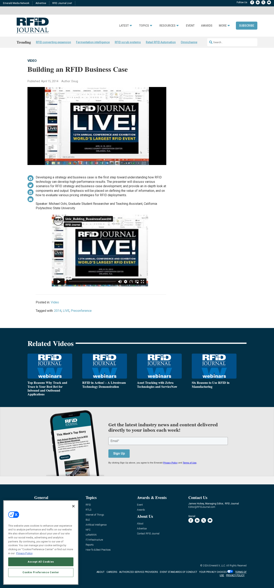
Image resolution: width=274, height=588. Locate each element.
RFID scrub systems (128, 42)
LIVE (66, 311)
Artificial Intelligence (96, 525)
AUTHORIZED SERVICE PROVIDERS (138, 572)
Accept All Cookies (41, 561)
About (140, 523)
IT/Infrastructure (94, 540)
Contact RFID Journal (148, 533)
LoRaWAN (91, 535)
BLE (88, 520)
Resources (167, 25)
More (223, 25)
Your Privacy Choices (213, 572)
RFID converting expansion (53, 42)
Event (190, 25)
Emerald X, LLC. (217, 565)
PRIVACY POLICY (235, 575)
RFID (88, 505)
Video (32, 61)
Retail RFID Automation (161, 42)
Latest (124, 25)
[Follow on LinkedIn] (258, 2)
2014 (57, 311)
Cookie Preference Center (40, 572)
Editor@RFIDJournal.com (201, 507)
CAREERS (112, 572)
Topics (144, 25)
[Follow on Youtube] (269, 2)
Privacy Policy (24, 553)
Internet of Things (95, 515)
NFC (88, 530)
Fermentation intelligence (93, 42)
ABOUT (100, 572)
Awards (206, 25)
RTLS (88, 510)
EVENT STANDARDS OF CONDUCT (178, 572)
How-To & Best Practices (98, 550)
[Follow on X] (263, 2)
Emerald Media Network (16, 3)
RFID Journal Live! (62, 3)
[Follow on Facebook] (252, 2)
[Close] (73, 506)
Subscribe (246, 25)
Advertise (41, 3)
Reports (90, 545)
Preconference (81, 311)
